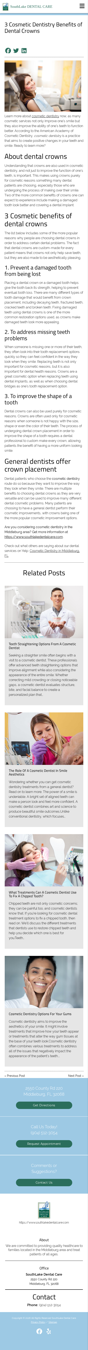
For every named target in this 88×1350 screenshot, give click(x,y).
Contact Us (44, 1182)
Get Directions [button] (44, 1105)
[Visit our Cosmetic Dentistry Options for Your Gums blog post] (44, 982)
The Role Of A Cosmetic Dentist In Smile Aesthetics (38, 772)
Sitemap (53, 1322)
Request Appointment (44, 1144)
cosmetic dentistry (45, 116)
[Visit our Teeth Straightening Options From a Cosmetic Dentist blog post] (44, 612)
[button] (82, 5)
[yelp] (49, 1333)
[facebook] (39, 1333)
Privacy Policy (38, 1322)
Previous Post (16, 1075)
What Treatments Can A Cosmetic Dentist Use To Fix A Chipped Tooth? (43, 894)
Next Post (74, 1075)
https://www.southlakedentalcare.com (34, 537)
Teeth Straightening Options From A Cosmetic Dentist (42, 645)
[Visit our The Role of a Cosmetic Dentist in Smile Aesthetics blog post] (44, 738)
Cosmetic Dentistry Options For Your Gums (40, 1014)
